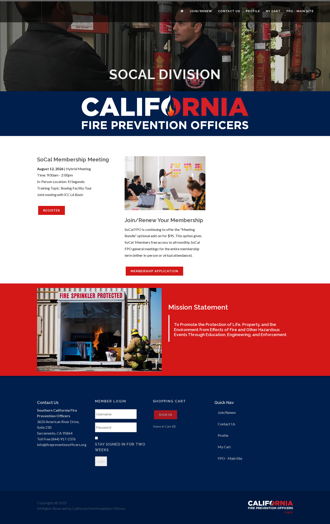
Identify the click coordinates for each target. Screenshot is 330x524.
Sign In (165, 415)
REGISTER (51, 210)
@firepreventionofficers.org (64, 444)
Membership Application (154, 271)
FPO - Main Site (230, 458)
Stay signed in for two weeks (120, 447)
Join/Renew (227, 412)
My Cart (224, 447)
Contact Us (226, 424)
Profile (223, 435)
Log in (289, 512)
